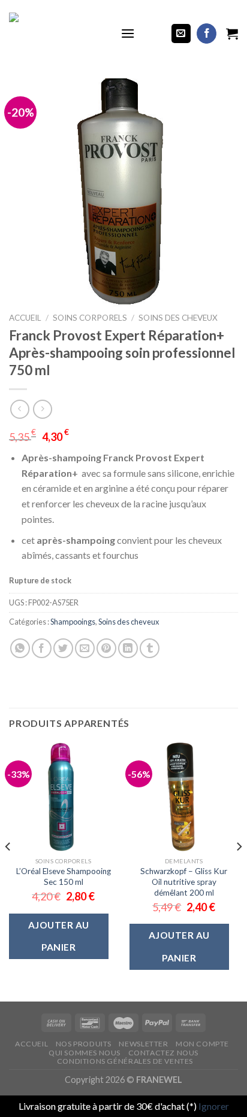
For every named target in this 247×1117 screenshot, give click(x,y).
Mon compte (202, 1043)
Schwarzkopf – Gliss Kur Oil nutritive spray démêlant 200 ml (183, 881)
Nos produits (84, 1043)
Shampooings (72, 621)
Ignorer (213, 1106)
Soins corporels (90, 317)
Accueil (25, 317)
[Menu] (128, 33)
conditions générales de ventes (125, 1061)
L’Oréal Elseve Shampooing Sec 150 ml (63, 876)
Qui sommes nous (85, 1052)
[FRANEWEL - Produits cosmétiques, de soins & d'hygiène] (56, 33)
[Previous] (8, 870)
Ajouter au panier (58, 936)
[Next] (239, 870)
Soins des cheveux (178, 317)
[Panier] (232, 33)
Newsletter (143, 1043)
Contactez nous (163, 1052)
